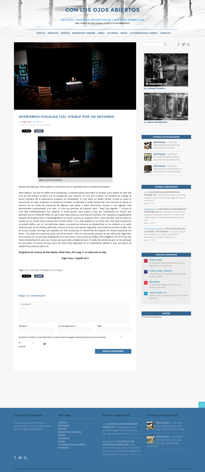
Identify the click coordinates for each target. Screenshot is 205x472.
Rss (188, 44)
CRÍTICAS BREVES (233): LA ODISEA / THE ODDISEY (165, 230)
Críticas (40, 33)
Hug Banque (149, 209)
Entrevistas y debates (83, 33)
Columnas (112, 33)
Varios (123, 33)
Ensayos (65, 33)
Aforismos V (38, 122)
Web (100, 326)
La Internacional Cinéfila (144, 33)
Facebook (179, 44)
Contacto (165, 33)
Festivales (53, 33)
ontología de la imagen (51, 270)
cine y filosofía (32, 270)
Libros (101, 33)
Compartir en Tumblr (39, 131)
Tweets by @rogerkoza (152, 317)
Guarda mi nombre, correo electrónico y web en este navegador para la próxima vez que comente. (62, 337)
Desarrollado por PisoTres (180, 469)
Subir (201, 405)
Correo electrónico (67, 326)
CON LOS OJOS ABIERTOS (102, 10)
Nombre (23, 326)
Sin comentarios (43, 125)
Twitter (183, 44)
